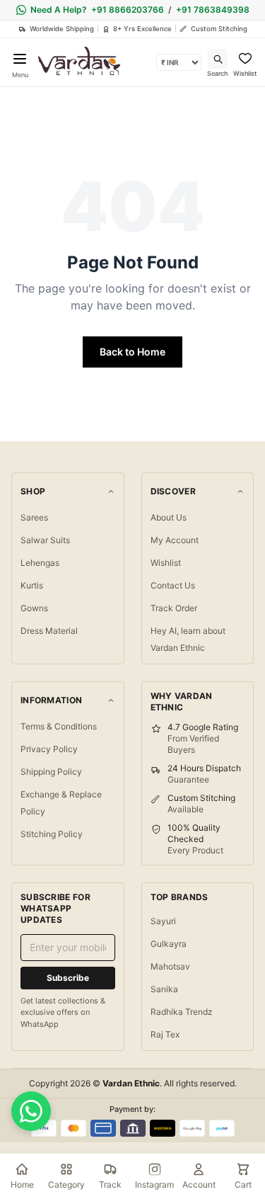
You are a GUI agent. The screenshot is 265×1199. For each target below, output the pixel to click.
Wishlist (166, 562)
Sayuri (163, 921)
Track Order (174, 608)
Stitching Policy (51, 834)
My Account (175, 540)
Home (22, 1184)
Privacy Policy (49, 749)
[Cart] (243, 1169)
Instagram (154, 1184)
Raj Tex (165, 1034)
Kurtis (31, 585)
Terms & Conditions (58, 726)
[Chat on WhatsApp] (31, 1111)
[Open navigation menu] (19, 58)
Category (66, 1184)
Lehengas (39, 562)
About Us (169, 517)
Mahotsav (170, 966)
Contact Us (173, 585)
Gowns (34, 608)
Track (110, 1184)
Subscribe (68, 977)
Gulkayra (169, 943)
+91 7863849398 (212, 9)
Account (199, 1184)
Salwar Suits (45, 540)
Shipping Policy (51, 771)
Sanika (164, 989)
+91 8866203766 (127, 9)
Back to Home (132, 352)
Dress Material (49, 630)
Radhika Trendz (182, 1011)
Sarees (34, 517)
